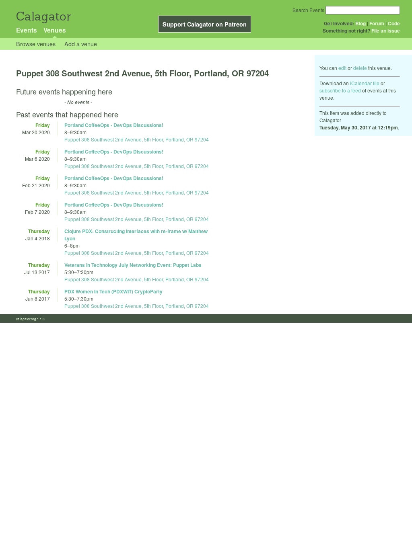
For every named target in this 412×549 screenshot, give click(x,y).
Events (26, 30)
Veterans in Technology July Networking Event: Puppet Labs (133, 264)
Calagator (43, 16)
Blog (360, 23)
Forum (376, 23)
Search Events (308, 9)
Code (394, 23)
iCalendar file (364, 83)
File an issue (385, 30)
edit (342, 67)
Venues (54, 30)
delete (360, 67)
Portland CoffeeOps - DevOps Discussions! (113, 125)
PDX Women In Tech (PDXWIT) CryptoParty (113, 291)
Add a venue (80, 43)
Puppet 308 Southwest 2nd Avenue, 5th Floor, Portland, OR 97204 (136, 139)
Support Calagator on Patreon (205, 24)
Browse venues (36, 43)
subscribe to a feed (340, 90)
